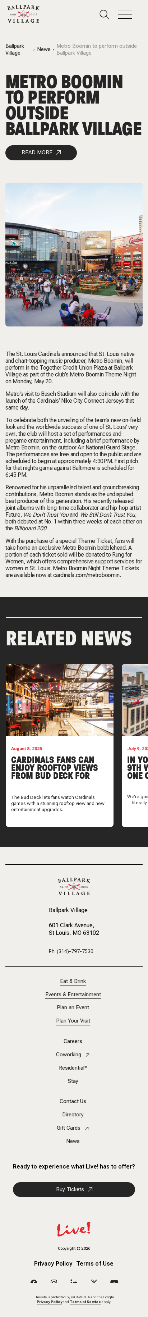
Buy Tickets (70, 1189)
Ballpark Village (14, 49)
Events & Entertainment (73, 995)
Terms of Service (85, 1302)
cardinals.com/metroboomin (86, 575)
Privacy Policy (53, 1264)
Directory (73, 1115)
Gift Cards (68, 1128)
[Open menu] (129, 14)
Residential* (73, 1068)
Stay (73, 1081)
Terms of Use (95, 1264)
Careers (73, 1041)
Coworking (68, 1055)
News (44, 49)
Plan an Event (73, 1008)
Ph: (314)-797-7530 (71, 951)
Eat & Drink (73, 981)
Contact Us (73, 1101)
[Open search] (109, 14)
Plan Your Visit (73, 1021)
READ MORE (37, 152)
